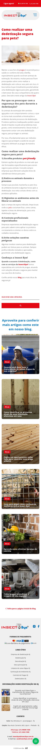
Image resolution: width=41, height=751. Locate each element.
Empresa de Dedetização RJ (20, 654)
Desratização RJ (20, 661)
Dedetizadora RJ (20, 679)
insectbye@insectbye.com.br (23, 736)
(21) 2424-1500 (34, 3)
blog (19, 277)
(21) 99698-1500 (20, 730)
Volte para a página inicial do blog (21, 608)
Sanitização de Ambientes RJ (20, 672)
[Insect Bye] (15, 14)
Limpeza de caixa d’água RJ (20, 668)
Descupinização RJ (20, 665)
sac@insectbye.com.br (25, 739)
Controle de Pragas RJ (20, 675)
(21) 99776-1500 (24, 3)
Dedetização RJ (20, 658)
